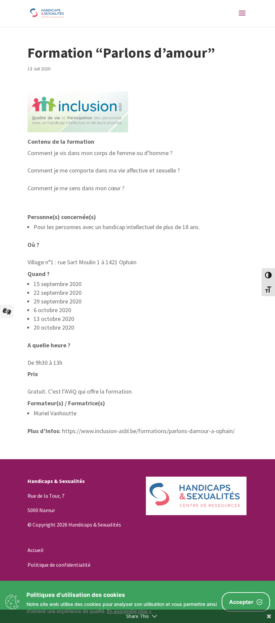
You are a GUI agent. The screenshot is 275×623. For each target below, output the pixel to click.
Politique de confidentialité (59, 564)
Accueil (36, 550)
